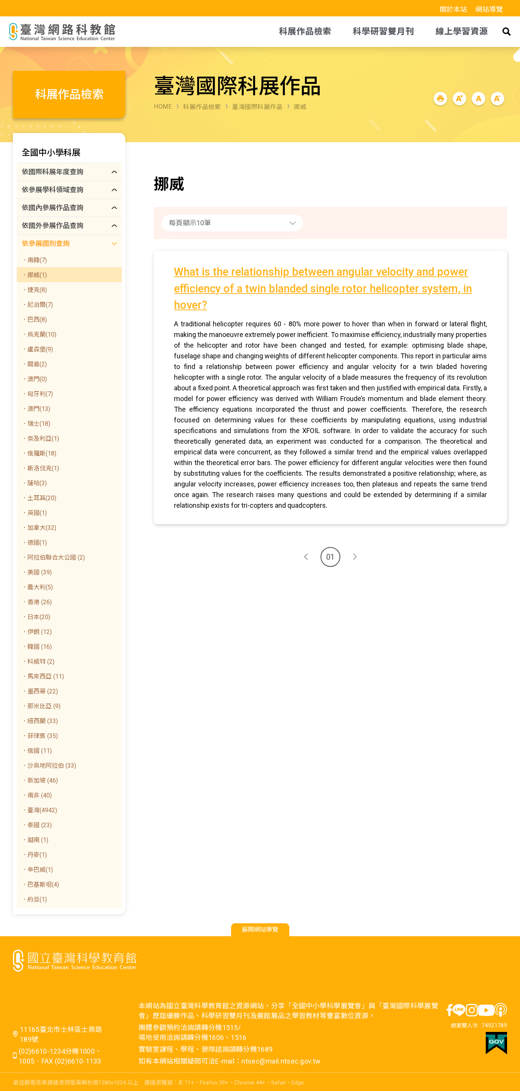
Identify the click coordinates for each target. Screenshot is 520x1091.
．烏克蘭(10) (38, 334)
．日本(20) (35, 617)
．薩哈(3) (34, 483)
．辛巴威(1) (37, 869)
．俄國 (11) (36, 750)
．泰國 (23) (36, 825)
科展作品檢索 (202, 107)
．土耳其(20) (38, 498)
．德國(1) (34, 542)
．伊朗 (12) (36, 631)
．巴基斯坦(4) (40, 884)
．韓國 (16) (36, 646)
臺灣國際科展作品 (257, 107)
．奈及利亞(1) (40, 438)
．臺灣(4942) (39, 810)
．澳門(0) (34, 379)
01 (330, 557)
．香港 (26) (36, 602)
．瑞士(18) (35, 423)
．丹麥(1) (34, 854)
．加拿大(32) (38, 527)
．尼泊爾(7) (37, 304)
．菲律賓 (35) (39, 736)
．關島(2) (34, 364)
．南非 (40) (36, 795)
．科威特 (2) (37, 661)
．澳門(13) (35, 408)
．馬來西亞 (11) (42, 676)
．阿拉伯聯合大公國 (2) (53, 557)
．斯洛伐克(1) (40, 468)
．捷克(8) (34, 290)
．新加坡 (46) (39, 780)
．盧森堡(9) (37, 349)
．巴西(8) (34, 319)
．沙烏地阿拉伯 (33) (48, 765)
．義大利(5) (37, 587)
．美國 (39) (36, 572)
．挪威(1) (34, 275)
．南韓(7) (34, 260)
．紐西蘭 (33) (39, 721)
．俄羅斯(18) (38, 453)
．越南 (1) (34, 840)
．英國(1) (34, 513)
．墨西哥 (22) (39, 691)
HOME (163, 106)
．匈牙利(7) (37, 394)
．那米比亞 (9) (41, 706)
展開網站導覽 (260, 929)
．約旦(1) (34, 899)
